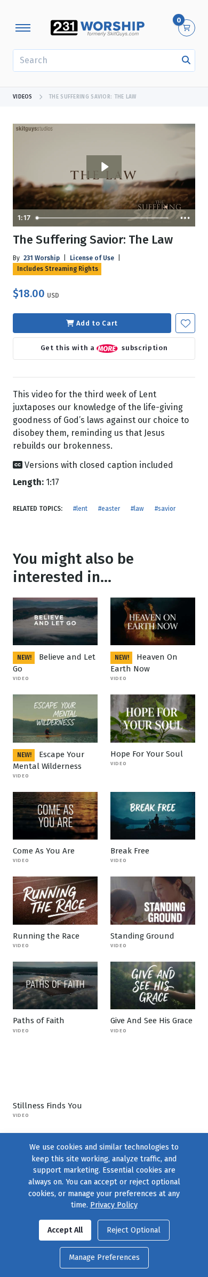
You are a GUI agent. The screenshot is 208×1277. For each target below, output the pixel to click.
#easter (109, 508)
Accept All (65, 1230)
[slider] (103, 217)
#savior (165, 508)
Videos (23, 97)
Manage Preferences (104, 1257)
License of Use (92, 258)
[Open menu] (23, 27)
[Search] (186, 60)
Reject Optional (134, 1230)
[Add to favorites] (185, 323)
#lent (80, 508)
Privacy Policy (114, 1205)
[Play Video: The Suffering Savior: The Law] (104, 166)
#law (137, 508)
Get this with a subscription (104, 348)
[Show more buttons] (185, 217)
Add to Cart (97, 323)
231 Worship (41, 258)
